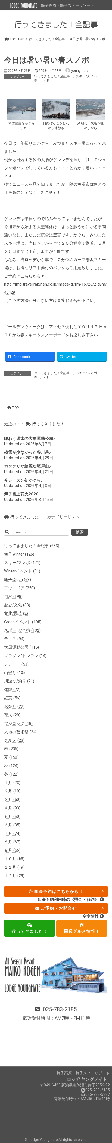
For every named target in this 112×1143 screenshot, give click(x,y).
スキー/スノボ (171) (22, 562)
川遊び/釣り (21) (19, 681)
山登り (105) (15, 672)
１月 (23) (12, 782)
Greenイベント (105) (22, 622)
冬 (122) (11, 774)
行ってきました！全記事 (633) (31, 546)
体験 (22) (12, 689)
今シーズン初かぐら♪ (23, 480)
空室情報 (91, 916)
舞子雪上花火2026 (21, 494)
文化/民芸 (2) (16, 613)
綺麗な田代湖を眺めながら (90, 125)
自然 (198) (13, 596)
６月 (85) (12, 825)
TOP (15, 408)
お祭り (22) (14, 706)
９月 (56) (12, 850)
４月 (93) (12, 808)
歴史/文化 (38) (17, 605)
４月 (46, 81)
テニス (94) (14, 639)
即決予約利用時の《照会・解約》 (69, 899)
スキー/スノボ (86, 76)
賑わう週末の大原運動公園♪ (29, 438)
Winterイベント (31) (22, 571)
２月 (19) (12, 791)
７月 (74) (12, 833)
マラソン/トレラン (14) (25, 656)
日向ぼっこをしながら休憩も (56, 125)
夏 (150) (11, 757)
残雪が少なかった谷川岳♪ (27, 452)
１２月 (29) (14, 876)
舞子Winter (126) (19, 554)
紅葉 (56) (12, 698)
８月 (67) (12, 842)
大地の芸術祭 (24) (20, 732)
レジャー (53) (16, 664)
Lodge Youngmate (43, 1140)
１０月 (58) (14, 859)
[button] (56, 1014)
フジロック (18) (18, 723)
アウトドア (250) (19, 588)
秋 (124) (11, 766)
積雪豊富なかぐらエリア (21, 125)
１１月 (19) (14, 867)
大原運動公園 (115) (21, 647)
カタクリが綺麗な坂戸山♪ (27, 466)
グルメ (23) (14, 740)
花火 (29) (12, 715)
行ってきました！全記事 (52, 76)
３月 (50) (12, 799)
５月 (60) (12, 816)
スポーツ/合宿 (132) (22, 630)
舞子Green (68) (17, 579)
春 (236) (11, 749)
